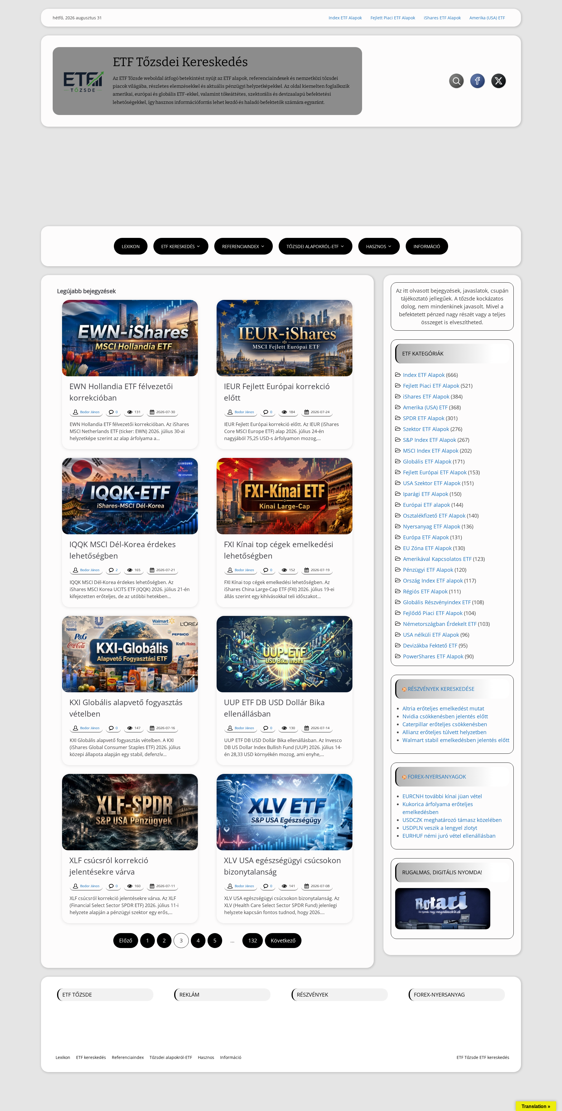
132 (252, 940)
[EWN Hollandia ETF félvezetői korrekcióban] (130, 338)
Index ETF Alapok (345, 17)
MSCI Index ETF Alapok (430, 450)
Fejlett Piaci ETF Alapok (393, 17)
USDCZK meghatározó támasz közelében (452, 819)
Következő (283, 940)
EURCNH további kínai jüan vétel (442, 796)
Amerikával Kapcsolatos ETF (437, 558)
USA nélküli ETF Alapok (431, 634)
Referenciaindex (240, 246)
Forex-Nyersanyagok (437, 776)
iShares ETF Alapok (442, 17)
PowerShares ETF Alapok (433, 656)
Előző (125, 940)
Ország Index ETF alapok (433, 580)
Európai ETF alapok (426, 504)
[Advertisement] (281, 176)
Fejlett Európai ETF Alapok (435, 472)
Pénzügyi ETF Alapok (428, 569)
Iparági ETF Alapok (425, 493)
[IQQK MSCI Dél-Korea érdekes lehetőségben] (130, 496)
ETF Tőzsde (77, 994)
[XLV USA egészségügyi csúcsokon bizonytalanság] (284, 812)
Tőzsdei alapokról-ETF (313, 246)
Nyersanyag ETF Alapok (431, 526)
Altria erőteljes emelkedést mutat (443, 708)
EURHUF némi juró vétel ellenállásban (449, 835)
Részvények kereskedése (441, 688)
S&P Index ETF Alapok (429, 439)
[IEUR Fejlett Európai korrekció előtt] (284, 338)
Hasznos (376, 246)
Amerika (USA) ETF (487, 17)
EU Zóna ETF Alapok (427, 548)
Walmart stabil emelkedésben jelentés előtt (455, 739)
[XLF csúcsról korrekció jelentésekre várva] (130, 812)
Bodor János (90, 412)
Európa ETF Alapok (426, 537)
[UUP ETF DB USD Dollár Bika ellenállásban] (284, 654)
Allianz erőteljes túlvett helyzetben (444, 732)
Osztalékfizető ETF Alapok (434, 515)
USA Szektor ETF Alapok (431, 483)
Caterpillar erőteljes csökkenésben (444, 724)
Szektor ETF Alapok (426, 428)
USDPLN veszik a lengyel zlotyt (439, 827)
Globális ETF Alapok (427, 461)
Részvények (312, 994)
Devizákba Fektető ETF (430, 645)
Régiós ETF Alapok (425, 591)
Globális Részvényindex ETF (437, 602)
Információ (427, 246)
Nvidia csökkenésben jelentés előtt (445, 716)
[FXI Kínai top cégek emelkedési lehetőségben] (284, 496)
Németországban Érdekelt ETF (440, 623)
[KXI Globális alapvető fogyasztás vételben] (130, 654)
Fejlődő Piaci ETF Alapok (432, 613)
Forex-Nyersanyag (439, 994)
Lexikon (131, 246)
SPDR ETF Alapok (423, 418)
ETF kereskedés (178, 246)
